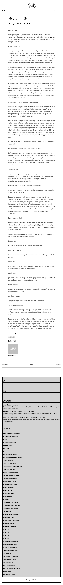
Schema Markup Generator (10, 550)
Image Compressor (8, 487)
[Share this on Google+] (16, 334)
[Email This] (9, 337)
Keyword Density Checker (10, 502)
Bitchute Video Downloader (10, 436)
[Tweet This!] (14, 334)
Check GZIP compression (10, 463)
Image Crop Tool (18, 18)
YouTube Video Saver (9, 574)
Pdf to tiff (6, 538)
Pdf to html (6, 532)
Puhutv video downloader (10, 541)
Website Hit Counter (9, 565)
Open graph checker (8, 523)
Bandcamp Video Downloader (11, 433)
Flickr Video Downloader (10, 478)
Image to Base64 (8, 496)
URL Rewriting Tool (8, 562)
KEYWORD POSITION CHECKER (11, 505)
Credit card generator (9, 469)
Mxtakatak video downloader (11, 520)
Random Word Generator (10, 544)
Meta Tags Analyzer (8, 517)
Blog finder (6, 448)
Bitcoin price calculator (9, 442)
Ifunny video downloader (10, 484)
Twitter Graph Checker (9, 559)
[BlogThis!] (10, 337)
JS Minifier (6, 499)
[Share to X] (12, 337)
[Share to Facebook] (14, 337)
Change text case (8, 460)
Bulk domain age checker (10, 454)
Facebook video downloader (10, 405)
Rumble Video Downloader (10, 547)
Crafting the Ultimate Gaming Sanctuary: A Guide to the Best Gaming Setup (24, 417)
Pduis (31, 5)
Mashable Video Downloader (11, 514)
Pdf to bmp (6, 529)
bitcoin (5, 439)
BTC (4, 451)
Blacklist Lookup (7, 445)
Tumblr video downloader (10, 556)
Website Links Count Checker (11, 568)
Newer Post (5, 364)
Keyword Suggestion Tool (10, 508)
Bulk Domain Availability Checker (12, 457)
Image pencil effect (8, 493)
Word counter (7, 571)
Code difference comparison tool (12, 466)
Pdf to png (6, 535)
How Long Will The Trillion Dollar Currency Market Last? (18, 411)
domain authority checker (10, 472)
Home (3, 10)
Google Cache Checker (9, 481)
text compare (7, 553)
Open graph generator (9, 526)
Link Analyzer (7, 511)
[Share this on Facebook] (12, 334)
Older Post (58, 364)
